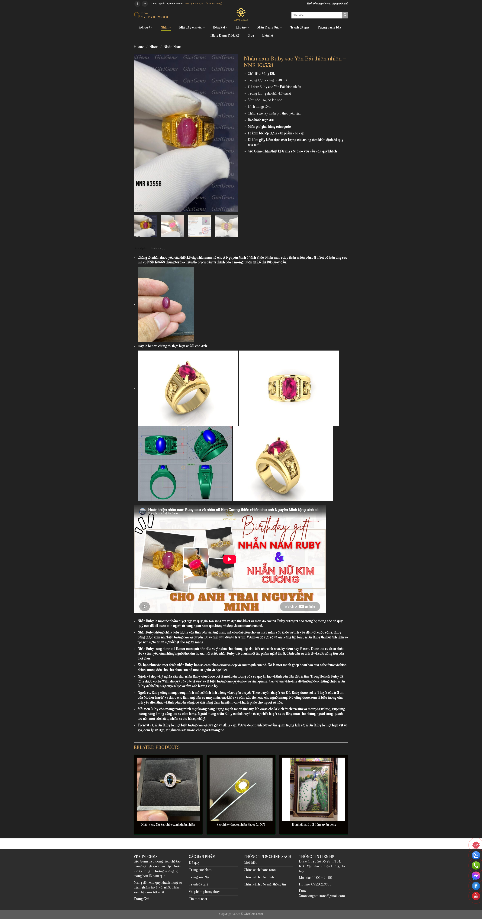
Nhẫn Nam (172, 47)
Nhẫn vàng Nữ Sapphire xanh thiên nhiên (168, 825)
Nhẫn (164, 27)
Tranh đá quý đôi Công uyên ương (313, 825)
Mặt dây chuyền (190, 27)
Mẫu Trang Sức (268, 27)
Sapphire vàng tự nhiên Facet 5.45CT (241, 825)
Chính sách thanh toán (260, 870)
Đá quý (144, 27)
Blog (251, 35)
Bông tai (219, 27)
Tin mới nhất (198, 899)
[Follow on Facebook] (137, 4)
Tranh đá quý (300, 27)
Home (139, 47)
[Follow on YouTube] (145, 4)
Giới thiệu (250, 863)
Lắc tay (241, 27)
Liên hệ (267, 35)
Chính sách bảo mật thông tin (265, 884)
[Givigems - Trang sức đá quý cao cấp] (241, 14)
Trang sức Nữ (199, 877)
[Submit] (345, 15)
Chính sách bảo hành (259, 877)
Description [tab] (141, 248)
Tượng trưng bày (329, 27)
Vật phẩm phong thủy (204, 892)
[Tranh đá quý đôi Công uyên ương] (313, 789)
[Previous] (140, 133)
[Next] (231, 133)
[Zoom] (138, 207)
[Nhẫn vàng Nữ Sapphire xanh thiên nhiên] (168, 789)
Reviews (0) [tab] (158, 248)
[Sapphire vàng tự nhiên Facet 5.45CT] (240, 789)
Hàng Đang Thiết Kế (224, 35)
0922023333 (161, 17)
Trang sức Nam (200, 870)
